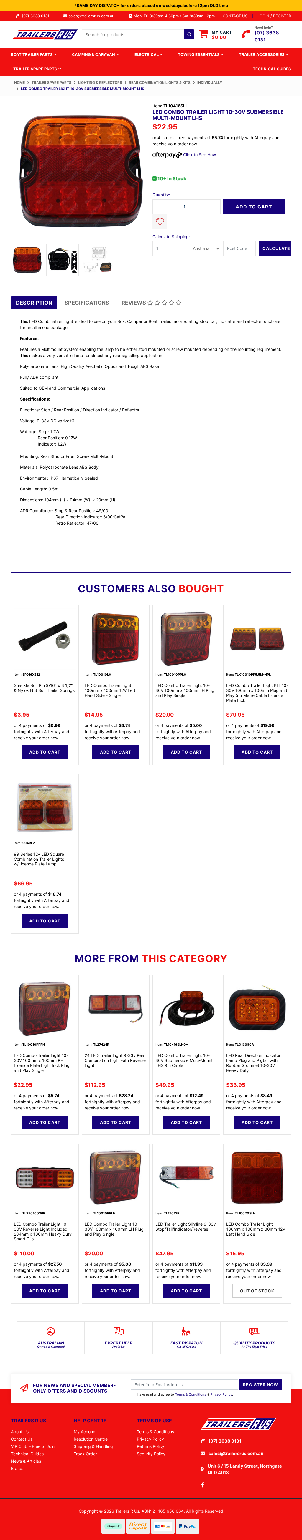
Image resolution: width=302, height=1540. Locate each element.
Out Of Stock (257, 1290)
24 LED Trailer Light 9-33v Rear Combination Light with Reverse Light (115, 1060)
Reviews (134, 303)
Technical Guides (272, 68)
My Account (85, 1431)
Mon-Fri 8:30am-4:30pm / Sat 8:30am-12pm (173, 16)
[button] (159, 221)
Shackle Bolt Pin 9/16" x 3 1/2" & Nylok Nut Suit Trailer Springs (44, 688)
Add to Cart (254, 207)
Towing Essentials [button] (199, 54)
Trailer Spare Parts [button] (35, 68)
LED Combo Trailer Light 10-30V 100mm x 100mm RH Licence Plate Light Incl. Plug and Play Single (42, 1062)
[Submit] (189, 34)
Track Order (85, 1453)
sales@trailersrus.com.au (93, 16)
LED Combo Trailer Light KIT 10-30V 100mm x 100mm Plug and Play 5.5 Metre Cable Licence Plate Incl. (257, 693)
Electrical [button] (147, 54)
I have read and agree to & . (184, 1394)
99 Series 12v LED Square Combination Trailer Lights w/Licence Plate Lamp (39, 859)
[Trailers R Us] (45, 33)
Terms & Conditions (190, 1394)
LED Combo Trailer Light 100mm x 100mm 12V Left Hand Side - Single (110, 690)
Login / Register (274, 16)
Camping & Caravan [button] (94, 54)
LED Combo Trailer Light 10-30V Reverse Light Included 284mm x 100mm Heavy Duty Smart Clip (43, 1231)
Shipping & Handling (93, 1446)
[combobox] (138, 34)
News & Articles (26, 1461)
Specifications (87, 303)
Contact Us (21, 1438)
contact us (235, 16)
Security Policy (151, 1453)
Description (34, 303)
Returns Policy (150, 1446)
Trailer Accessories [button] (262, 54)
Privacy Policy (221, 1394)
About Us (20, 1431)
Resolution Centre (91, 1438)
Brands (17, 1468)
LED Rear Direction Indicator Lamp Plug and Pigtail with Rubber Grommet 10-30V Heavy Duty (253, 1062)
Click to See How (199, 154)
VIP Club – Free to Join (33, 1446)
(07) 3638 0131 (36, 16)
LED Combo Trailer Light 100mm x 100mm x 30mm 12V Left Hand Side (255, 1229)
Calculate (276, 248)
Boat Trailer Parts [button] (32, 54)
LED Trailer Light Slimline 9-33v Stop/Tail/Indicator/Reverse (185, 1227)
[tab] (34, 302)
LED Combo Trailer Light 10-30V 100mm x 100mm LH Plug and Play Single (184, 690)
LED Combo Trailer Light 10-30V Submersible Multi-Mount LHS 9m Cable (184, 1060)
